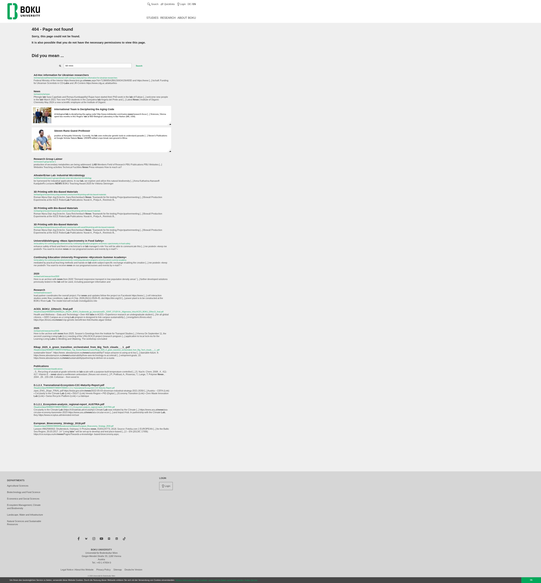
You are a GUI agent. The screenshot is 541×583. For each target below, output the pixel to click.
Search (139, 66)
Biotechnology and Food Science (23, 492)
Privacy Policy (103, 569)
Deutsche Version (133, 569)
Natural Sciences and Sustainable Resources (24, 523)
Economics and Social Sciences (23, 499)
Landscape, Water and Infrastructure (25, 515)
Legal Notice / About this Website (77, 569)
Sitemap (117, 569)
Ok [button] (531, 580)
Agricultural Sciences (17, 486)
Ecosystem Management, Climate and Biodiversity (24, 506)
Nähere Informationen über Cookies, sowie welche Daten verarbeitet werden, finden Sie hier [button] (216, 580)
